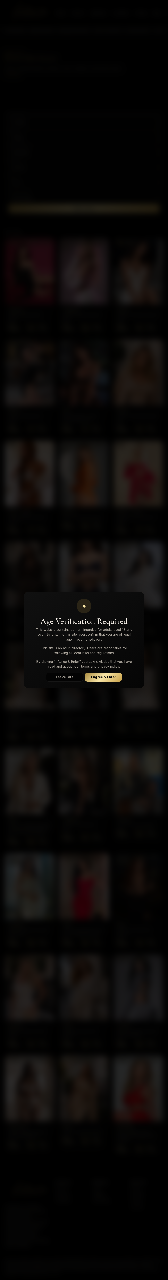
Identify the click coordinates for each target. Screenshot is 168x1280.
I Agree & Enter (103, 677)
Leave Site (64, 677)
